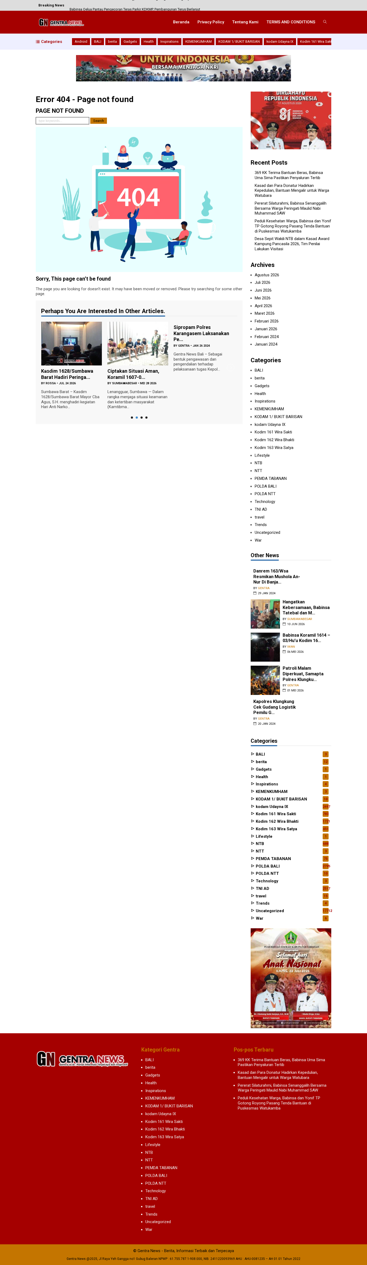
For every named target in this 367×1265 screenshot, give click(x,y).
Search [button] (98, 121)
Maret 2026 (265, 313)
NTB (258, 463)
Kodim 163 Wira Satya (274, 447)
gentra (184, 345)
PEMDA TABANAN (271, 478)
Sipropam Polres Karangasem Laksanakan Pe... (201, 333)
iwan (291, 646)
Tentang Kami (245, 22)
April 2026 (263, 305)
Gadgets (130, 41)
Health (149, 41)
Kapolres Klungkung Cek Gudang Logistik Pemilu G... (274, 707)
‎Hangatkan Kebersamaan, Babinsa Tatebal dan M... (306, 607)
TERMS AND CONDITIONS (291, 22)
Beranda (181, 22)
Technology (265, 501)
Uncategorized (267, 532)
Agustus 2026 (267, 275)
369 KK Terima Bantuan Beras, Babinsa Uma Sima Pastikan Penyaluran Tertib (289, 175)
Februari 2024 (267, 336)
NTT (258, 470)
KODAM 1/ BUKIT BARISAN (239, 41)
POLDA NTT (265, 493)
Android (81, 41)
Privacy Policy (210, 22)
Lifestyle (262, 455)
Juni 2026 (263, 290)
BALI (97, 41)
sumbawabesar (124, 383)
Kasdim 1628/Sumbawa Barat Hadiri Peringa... (67, 374)
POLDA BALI (265, 486)
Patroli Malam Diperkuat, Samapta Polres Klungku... (303, 674)
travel (259, 517)
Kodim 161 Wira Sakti (316, 41)
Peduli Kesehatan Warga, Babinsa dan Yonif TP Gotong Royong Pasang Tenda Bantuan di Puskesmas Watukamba (293, 226)
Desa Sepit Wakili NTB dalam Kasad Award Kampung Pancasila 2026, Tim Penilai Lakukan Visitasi (292, 243)
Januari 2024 (266, 344)
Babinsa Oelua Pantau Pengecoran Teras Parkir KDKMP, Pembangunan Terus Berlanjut (135, 5)
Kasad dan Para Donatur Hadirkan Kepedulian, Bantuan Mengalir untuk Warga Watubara (292, 190)
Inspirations (169, 41)
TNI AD (261, 509)
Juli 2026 (262, 282)
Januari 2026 (266, 329)
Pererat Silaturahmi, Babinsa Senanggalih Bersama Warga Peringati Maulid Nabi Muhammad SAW (290, 208)
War (258, 540)
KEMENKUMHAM (198, 41)
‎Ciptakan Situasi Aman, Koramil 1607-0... (133, 374)
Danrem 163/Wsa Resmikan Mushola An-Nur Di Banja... (276, 576)
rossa (51, 383)
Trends (261, 524)
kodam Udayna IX (280, 41)
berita (112, 41)
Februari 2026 (267, 321)
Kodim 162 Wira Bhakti (274, 439)
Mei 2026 (263, 298)
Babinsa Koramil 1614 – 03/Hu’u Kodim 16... (306, 638)
